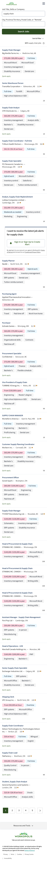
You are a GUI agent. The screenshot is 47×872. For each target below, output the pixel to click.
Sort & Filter (36, 38)
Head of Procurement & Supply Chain (17, 544)
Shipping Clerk (8, 697)
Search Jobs (23, 31)
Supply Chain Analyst (11, 108)
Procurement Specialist (11, 353)
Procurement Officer (10, 477)
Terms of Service (29, 850)
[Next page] (40, 810)
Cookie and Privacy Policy (32, 252)
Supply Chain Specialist (11, 161)
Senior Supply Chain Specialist (14, 668)
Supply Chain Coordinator (13, 726)
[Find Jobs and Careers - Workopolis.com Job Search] (11, 3)
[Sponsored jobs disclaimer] (43, 43)
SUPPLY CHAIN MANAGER (12, 415)
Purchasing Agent (9, 294)
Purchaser (6, 323)
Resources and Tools (21, 825)
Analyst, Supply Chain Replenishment (17, 197)
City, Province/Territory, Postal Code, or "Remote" (22, 20)
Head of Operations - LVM (12, 646)
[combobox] (23, 13)
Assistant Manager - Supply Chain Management (21, 617)
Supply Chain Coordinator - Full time (17, 141)
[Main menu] (43, 3)
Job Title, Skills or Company (13, 9)
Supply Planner (8, 261)
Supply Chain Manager (11, 50)
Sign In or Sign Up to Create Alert (27, 243)
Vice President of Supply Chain (14, 382)
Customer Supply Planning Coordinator (18, 444)
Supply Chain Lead (9, 753)
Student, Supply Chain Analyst (14, 782)
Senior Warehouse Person (12, 83)
